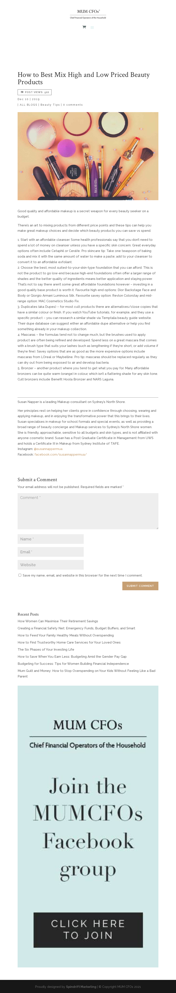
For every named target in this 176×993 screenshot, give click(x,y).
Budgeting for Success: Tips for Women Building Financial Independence (73, 664)
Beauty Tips (50, 104)
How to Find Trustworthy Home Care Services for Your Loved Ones (69, 642)
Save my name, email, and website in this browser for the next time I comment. (83, 575)
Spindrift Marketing (81, 986)
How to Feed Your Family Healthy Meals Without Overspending (66, 635)
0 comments (73, 104)
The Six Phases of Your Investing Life (46, 649)
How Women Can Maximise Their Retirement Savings (58, 621)
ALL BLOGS (28, 104)
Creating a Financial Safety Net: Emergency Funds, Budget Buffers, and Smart (76, 628)
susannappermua (49, 449)
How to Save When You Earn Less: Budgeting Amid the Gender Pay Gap (72, 657)
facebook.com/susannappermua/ (61, 454)
